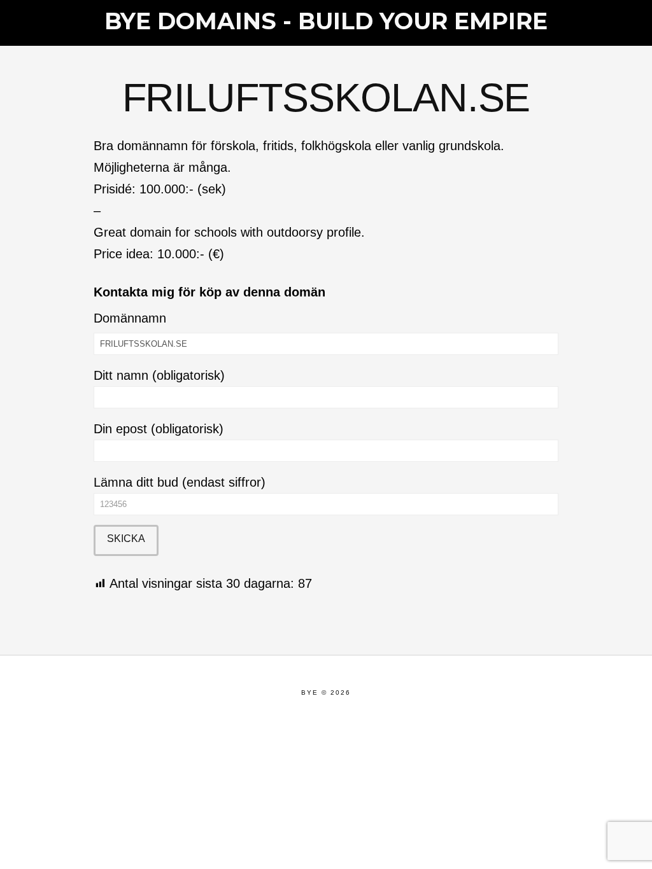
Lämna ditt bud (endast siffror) (180, 482)
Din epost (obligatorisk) (158, 429)
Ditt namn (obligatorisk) (159, 375)
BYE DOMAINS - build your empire (326, 21)
